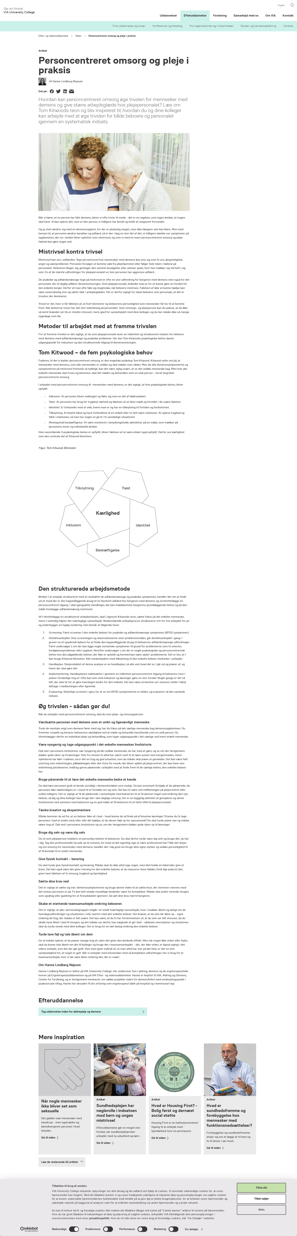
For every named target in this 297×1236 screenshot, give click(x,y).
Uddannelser (168, 15)
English (281, 5)
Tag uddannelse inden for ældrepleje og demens (71, 1011)
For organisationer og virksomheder (211, 26)
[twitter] (58, 91)
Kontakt (288, 26)
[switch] (108, 1229)
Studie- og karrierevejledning (258, 26)
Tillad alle (261, 1187)
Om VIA (270, 15)
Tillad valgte (261, 1198)
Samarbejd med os (246, 15)
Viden (78, 35)
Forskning (220, 15)
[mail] (71, 91)
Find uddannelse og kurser (129, 26)
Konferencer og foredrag (167, 26)
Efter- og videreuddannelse (53, 35)
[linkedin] (65, 91)
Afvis (261, 1209)
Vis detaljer (191, 1229)
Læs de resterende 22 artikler (59, 1162)
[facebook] (51, 91)
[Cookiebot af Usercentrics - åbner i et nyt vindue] (29, 1229)
